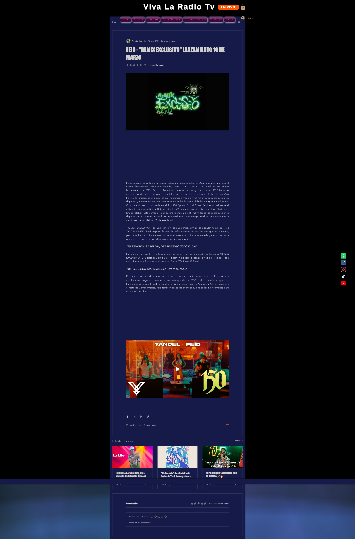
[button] (243, 7)
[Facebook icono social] (343, 262)
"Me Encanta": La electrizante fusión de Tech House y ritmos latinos (176, 475)
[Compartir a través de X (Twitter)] (134, 416)
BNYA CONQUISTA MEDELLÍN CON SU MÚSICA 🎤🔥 (221, 475)
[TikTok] (343, 276)
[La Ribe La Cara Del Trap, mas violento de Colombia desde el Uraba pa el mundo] (132, 457)
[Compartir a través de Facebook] (127, 416)
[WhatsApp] (343, 256)
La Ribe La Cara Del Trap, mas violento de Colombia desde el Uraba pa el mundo (131, 475)
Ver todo (239, 440)
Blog (114, 22)
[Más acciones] (227, 41)
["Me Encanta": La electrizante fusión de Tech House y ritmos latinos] (178, 457)
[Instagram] (343, 269)
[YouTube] (343, 283)
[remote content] (177, 161)
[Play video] (177, 369)
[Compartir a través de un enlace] (148, 416)
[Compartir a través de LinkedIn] (141, 416)
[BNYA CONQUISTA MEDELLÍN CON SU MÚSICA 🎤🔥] (222, 457)
